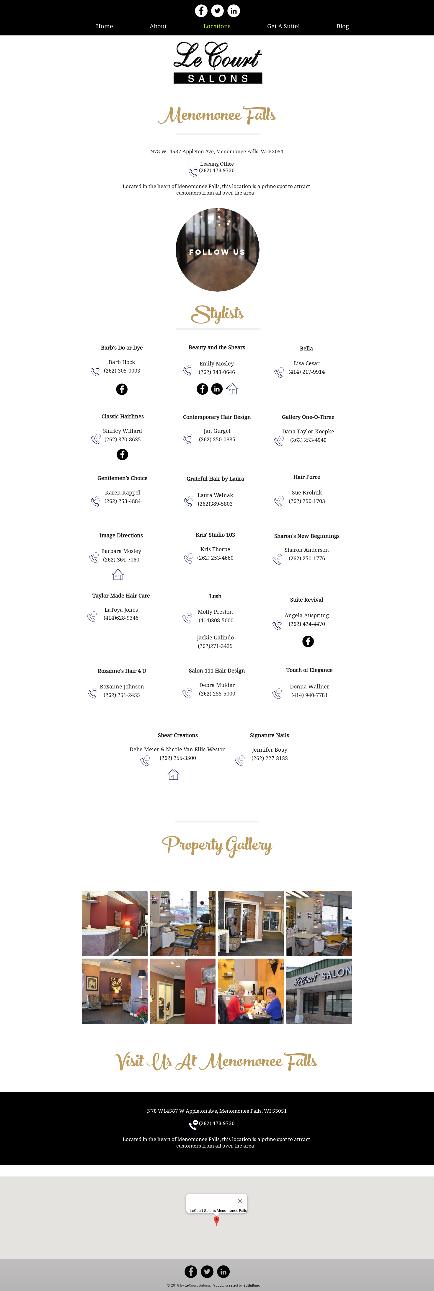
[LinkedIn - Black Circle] (217, 389)
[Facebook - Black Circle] (122, 389)
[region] (218, 250)
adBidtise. (252, 1285)
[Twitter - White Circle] (217, 10)
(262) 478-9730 (217, 170)
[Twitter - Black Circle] (207, 1271)
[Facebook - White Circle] (201, 10)
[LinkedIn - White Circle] (233, 10)
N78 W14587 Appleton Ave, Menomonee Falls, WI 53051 (217, 151)
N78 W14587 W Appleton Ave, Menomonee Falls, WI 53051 (217, 1111)
